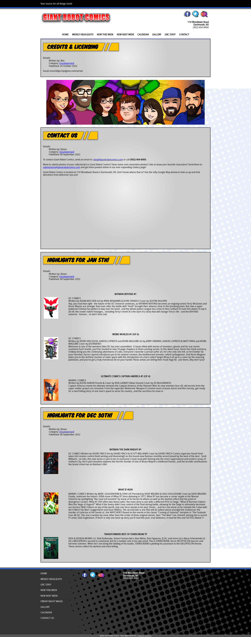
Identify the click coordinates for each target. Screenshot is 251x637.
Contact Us (62, 135)
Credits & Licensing (72, 46)
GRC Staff (170, 34)
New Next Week (125, 34)
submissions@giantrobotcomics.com (61, 167)
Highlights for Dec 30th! (79, 415)
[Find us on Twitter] (195, 16)
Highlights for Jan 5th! (78, 260)
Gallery (156, 34)
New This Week (105, 34)
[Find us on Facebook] (187, 16)
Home (65, 34)
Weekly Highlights (82, 34)
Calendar (143, 34)
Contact (184, 34)
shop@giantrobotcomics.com (108, 159)
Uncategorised (66, 63)
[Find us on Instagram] (204, 16)
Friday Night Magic (52, 601)
